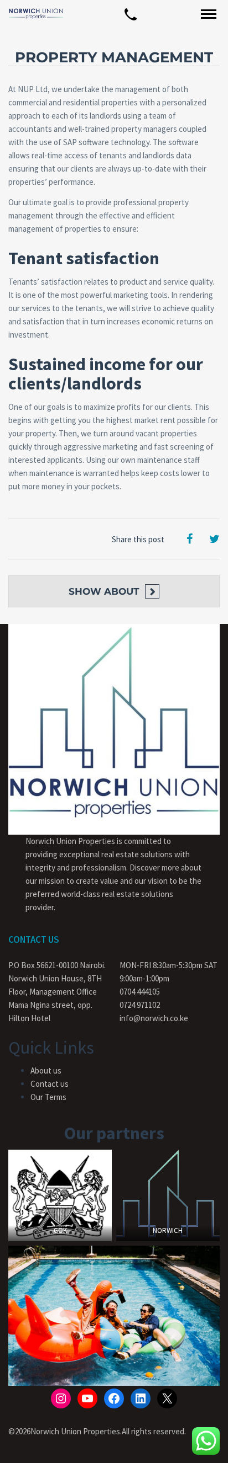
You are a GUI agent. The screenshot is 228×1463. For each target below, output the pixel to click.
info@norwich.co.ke (154, 1018)
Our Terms (48, 1097)
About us (45, 1070)
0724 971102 (140, 1005)
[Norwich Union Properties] (36, 13)
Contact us (49, 1083)
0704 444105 (140, 991)
